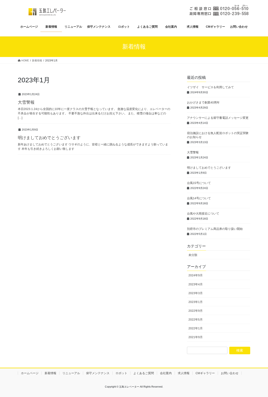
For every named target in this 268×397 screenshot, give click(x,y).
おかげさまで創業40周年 (203, 102)
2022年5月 (195, 319)
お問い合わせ (229, 373)
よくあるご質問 (143, 373)
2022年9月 (195, 310)
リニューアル (71, 373)
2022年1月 (195, 328)
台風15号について (199, 183)
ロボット (121, 373)
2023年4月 (195, 284)
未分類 (192, 255)
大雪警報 (26, 102)
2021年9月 (195, 337)
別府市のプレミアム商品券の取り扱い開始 (215, 228)
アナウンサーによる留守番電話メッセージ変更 (218, 117)
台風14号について (199, 198)
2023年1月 (195, 302)
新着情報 (50, 373)
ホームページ (30, 373)
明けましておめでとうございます (49, 137)
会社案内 (166, 373)
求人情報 (183, 373)
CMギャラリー (205, 373)
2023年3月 (195, 293)
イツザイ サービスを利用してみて (210, 87)
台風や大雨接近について (203, 213)
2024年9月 (195, 275)
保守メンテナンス (98, 373)
